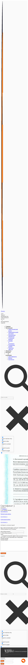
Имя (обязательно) (5, 531)
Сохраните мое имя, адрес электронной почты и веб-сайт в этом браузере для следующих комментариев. (14, 537)
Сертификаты (4, 511)
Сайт (2, 534)
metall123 (4, 509)
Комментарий (4, 539)
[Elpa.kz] (2, 308)
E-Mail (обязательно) (6, 533)
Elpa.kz (3, 311)
